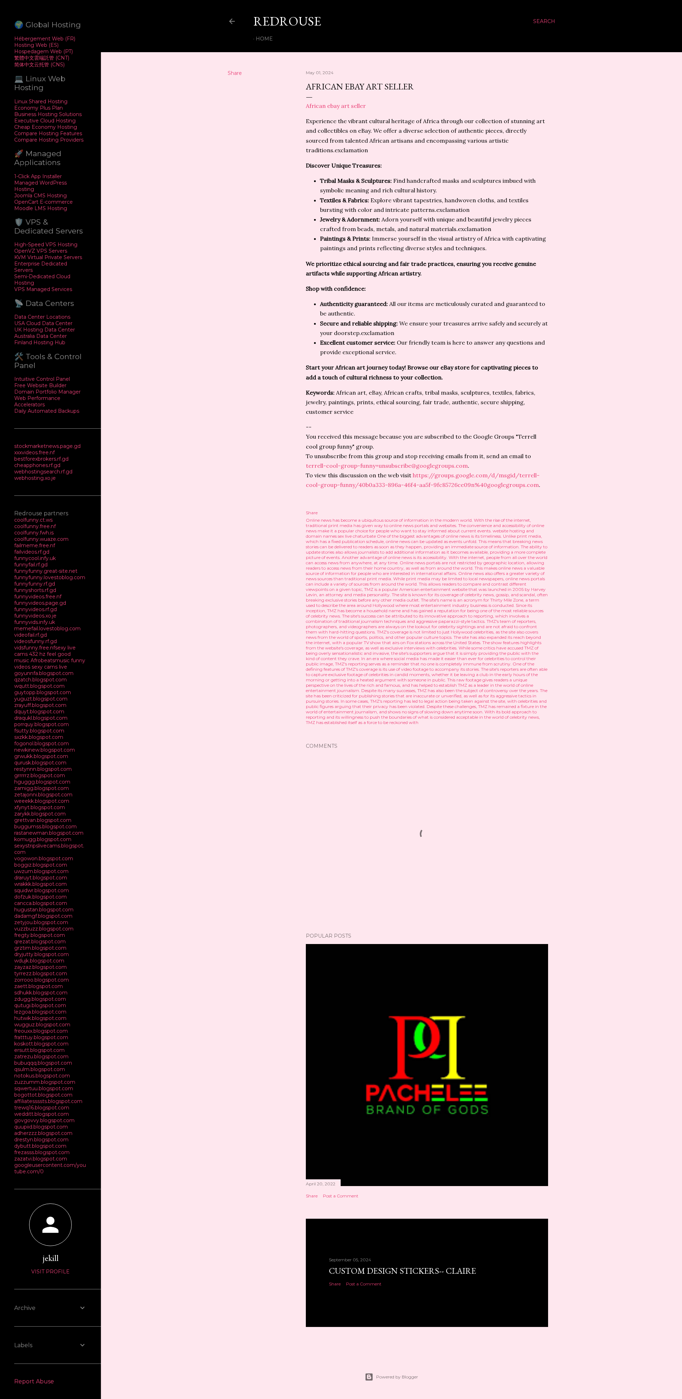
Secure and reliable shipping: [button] (359, 323)
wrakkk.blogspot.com (40, 884)
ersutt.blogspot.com (39, 1050)
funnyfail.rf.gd (31, 564)
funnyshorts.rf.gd (35, 590)
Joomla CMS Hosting (40, 195)
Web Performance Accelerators (37, 401)
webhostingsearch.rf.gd (43, 471)
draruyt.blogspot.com (40, 877)
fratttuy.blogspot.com (41, 1037)
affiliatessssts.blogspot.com (48, 1101)
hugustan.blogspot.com (44, 909)
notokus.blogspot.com (42, 1075)
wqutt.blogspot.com (39, 686)
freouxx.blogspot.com (41, 1031)
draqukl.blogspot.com (40, 718)
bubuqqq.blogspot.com (43, 1063)
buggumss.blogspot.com (45, 826)
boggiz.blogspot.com (40, 865)
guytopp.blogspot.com (42, 692)
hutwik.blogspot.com (40, 1018)
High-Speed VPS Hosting (45, 244)
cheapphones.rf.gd (37, 465)
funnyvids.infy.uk (34, 622)
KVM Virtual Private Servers (48, 257)
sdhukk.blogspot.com (40, 992)
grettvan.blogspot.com (42, 820)
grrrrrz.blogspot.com (39, 775)
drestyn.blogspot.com (41, 1139)
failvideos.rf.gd (31, 552)
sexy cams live (49, 667)
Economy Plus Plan (38, 108)
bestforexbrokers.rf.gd (41, 459)
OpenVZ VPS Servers (40, 251)
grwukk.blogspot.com (41, 756)
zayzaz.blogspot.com (40, 967)
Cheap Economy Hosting (45, 127)
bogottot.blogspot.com (43, 1095)
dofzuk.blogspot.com (40, 897)
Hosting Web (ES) (36, 45)
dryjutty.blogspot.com (41, 954)
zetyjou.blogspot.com (41, 922)
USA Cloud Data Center (43, 323)
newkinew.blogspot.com (44, 750)
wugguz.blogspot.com (42, 1024)
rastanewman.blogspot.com (48, 833)
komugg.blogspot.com (42, 839)
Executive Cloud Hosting (45, 120)
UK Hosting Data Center (44, 330)
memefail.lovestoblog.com (47, 628)
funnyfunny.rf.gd (34, 584)
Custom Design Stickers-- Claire (402, 1270)
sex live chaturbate (357, 536)
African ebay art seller (336, 105)
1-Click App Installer (38, 176)
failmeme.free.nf (34, 545)
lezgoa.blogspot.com (40, 1012)
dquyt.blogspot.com (39, 711)
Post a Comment (340, 1195)
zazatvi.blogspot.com (40, 1159)
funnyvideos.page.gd (40, 603)
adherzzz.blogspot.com (43, 1133)
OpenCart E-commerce (43, 202)
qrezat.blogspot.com (40, 941)
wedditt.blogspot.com (41, 1114)
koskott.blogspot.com (41, 1044)
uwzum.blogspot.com (41, 871)
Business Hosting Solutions (48, 114)
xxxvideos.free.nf (34, 452)
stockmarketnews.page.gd (47, 446)
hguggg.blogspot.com (42, 782)
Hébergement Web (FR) (44, 38)
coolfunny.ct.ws (33, 520)
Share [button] (235, 73)
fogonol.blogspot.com (41, 743)
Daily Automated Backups (46, 411)
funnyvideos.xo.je (35, 616)
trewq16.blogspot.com (41, 1107)
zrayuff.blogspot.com (40, 705)
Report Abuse (34, 1381)
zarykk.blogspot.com (40, 814)
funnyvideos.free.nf (37, 596)
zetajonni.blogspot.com (43, 794)
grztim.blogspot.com (40, 948)
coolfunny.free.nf (35, 526)
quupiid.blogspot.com (41, 1127)
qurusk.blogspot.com (40, 762)
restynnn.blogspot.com (43, 769)
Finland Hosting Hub (39, 342)
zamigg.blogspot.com (41, 788)
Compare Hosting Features (48, 133)
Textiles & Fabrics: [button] (344, 200)
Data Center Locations (42, 317)
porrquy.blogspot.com (41, 724)
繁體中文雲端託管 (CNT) (41, 58)
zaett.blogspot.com (38, 986)
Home (264, 38)
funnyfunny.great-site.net (45, 571)
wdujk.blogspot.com (39, 961)
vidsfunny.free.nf (34, 647)
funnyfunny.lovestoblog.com (49, 577)
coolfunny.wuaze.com (41, 539)
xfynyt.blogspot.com (39, 807)
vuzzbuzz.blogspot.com (44, 929)
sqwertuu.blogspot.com (43, 1088)
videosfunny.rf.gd (35, 641)
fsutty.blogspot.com (39, 731)
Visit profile (50, 1271)
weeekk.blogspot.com (41, 801)
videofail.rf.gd (30, 635)
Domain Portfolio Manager (47, 392)
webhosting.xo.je (35, 478)
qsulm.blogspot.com (39, 1069)
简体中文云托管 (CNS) (39, 64)
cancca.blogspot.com (40, 903)
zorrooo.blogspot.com (41, 980)
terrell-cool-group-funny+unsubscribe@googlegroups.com (387, 465)
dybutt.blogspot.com (40, 1146)
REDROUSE (287, 21)
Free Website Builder (40, 385)
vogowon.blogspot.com (43, 858)
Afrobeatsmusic (51, 660)
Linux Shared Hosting (40, 101)
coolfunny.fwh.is (34, 533)
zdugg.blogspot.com (40, 999)
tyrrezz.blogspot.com (40, 973)
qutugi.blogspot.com (40, 1005)
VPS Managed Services (43, 289)
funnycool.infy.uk (35, 558)
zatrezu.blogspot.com (41, 1056)
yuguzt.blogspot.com (40, 699)
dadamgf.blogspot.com (43, 916)
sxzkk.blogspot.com (38, 737)
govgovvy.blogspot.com (44, 1120)
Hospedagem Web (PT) (43, 51)
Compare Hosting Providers (48, 140)
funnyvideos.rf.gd (35, 609)
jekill (51, 1257)
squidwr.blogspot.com (41, 890)
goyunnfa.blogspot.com (44, 673)
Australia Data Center (40, 336)
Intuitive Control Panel (42, 379)
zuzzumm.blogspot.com (44, 1082)
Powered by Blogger (397, 1376)
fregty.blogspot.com (39, 935)
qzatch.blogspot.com (40, 679)
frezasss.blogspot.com (42, 1152)
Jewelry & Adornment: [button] (350, 219)
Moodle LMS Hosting (40, 208)
